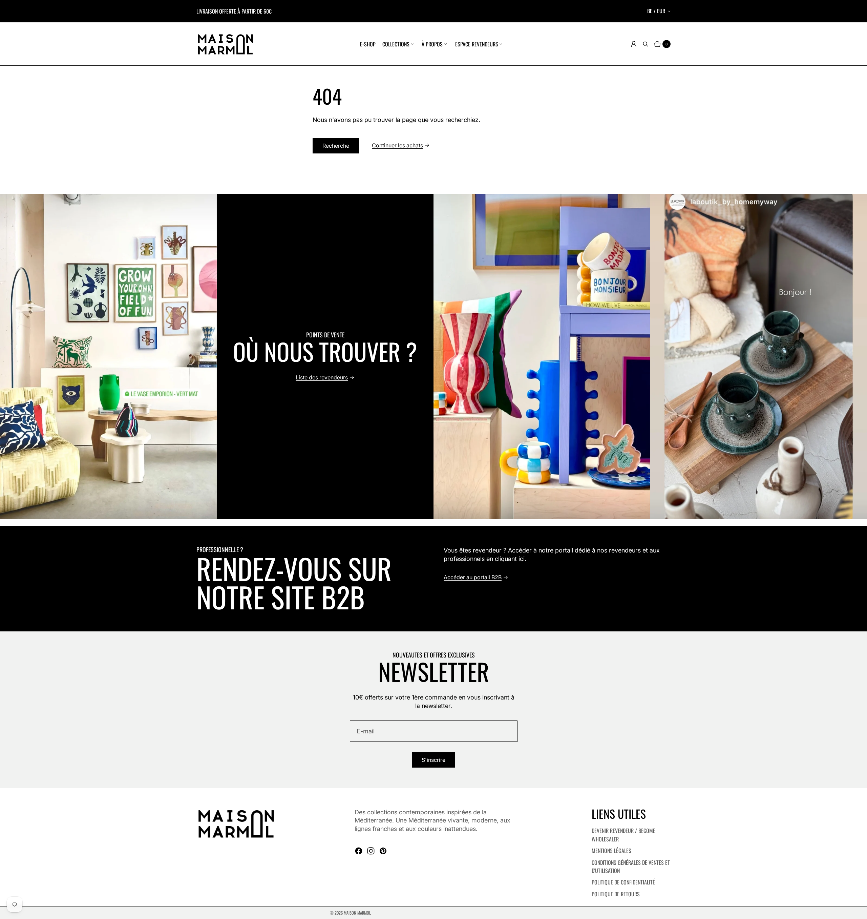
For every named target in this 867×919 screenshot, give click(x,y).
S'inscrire (433, 759)
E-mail (366, 731)
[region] (433, 356)
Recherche (335, 145)
